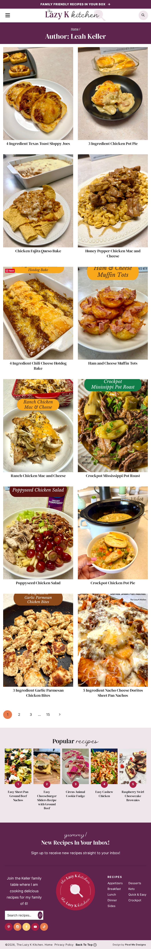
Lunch (112, 894)
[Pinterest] (9, 927)
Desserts (134, 883)
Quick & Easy (137, 894)
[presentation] (38, 93)
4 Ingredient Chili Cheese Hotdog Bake (38, 365)
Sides (111, 906)
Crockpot (134, 900)
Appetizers (115, 883)
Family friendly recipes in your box (73, 4)
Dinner (112, 900)
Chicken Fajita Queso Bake (38, 251)
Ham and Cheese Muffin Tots (112, 363)
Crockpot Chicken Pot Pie (113, 583)
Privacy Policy (64, 944)
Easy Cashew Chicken (104, 794)
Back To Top (84, 944)
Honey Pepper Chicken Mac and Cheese (112, 253)
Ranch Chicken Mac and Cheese (38, 475)
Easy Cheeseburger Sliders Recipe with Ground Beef (47, 800)
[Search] (40, 915)
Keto (131, 889)
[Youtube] (35, 927)
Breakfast (114, 889)
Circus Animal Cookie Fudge (75, 794)
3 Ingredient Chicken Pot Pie (113, 143)
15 (48, 714)
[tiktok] (44, 927)
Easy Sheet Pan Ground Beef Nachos (18, 796)
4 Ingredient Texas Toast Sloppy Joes (38, 143)
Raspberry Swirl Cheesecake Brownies (133, 796)
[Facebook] (26, 927)
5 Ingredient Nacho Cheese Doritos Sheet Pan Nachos (113, 693)
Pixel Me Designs (135, 944)
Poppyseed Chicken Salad (38, 583)
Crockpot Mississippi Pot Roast (113, 475)
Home (48, 944)
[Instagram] (17, 927)
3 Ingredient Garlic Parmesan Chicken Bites (38, 693)
